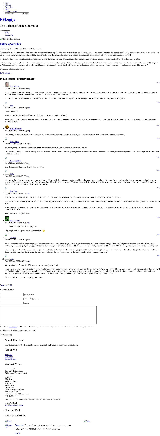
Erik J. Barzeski (16, 129)
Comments (9, 35)
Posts (7, 33)
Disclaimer (9, 357)
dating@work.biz (10, 43)
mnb (11, 105)
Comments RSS (6, 285)
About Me (8, 355)
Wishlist (8, 5)
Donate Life (19, 425)
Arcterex (13, 238)
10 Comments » (6, 73)
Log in (17, 433)
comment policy (13, 326)
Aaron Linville (15, 220)
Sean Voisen (14, 86)
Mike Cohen (14, 142)
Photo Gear (9, 7)
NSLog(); (7, 19)
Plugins (7, 9)
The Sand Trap (10, 359)
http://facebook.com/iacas (14, 405)
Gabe (12, 174)
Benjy (12, 259)
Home (7, 3)
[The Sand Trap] (8, 421)
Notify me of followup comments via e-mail (19, 331)
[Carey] (87, 421)
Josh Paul (13, 191)
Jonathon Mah (15, 161)
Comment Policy (11, 11)
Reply (158, 82)
